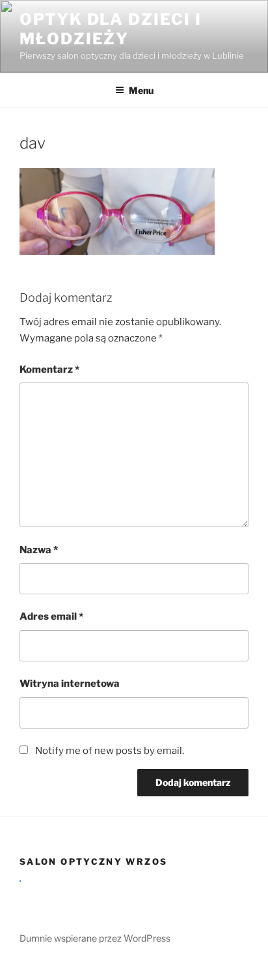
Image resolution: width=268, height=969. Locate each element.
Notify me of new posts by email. (109, 751)
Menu (141, 90)
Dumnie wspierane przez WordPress (95, 938)
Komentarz (49, 369)
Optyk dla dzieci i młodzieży (111, 29)
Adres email (51, 616)
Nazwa (39, 550)
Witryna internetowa (70, 683)
